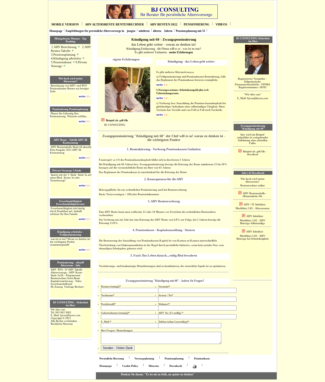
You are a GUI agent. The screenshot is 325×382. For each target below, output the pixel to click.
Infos (70, 278)
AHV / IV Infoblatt (254, 204)
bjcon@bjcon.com (70, 315)
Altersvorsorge (59, 272)
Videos (221, 24)
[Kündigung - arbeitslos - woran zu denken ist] (83, 58)
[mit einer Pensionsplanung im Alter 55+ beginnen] (84, 122)
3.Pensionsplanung (63, 54)
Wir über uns (58, 309)
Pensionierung (196, 24)
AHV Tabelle (75, 269)
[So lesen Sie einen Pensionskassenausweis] (73, 62)
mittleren (144, 31)
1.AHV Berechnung (64, 47)
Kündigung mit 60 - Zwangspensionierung (163, 39)
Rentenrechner (59, 278)
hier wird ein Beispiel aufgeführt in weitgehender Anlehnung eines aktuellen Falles (252, 139)
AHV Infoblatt (254, 216)
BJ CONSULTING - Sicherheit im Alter (70, 304)
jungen (131, 31)
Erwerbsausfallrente (61, 283)
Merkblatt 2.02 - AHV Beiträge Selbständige (252, 222)
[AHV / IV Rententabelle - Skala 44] (72, 51)
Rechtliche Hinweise (62, 323)
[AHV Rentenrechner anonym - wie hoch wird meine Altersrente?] (78, 47)
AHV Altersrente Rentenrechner (114, 24)
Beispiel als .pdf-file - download (254, 153)
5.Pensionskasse (61, 62)
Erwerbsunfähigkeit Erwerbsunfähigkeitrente (70, 202)
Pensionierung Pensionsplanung (70, 109)
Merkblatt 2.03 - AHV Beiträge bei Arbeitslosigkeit (252, 237)
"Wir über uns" (252, 94)
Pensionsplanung (174, 358)
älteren (157, 31)
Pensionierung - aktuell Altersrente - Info (70, 264)
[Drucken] (194, 366)
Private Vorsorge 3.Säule (66, 170)
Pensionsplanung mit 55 (190, 31)
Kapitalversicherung (62, 281)
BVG (60, 269)
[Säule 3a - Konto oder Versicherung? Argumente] (84, 186)
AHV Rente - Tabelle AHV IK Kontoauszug (71, 141)
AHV (53, 269)
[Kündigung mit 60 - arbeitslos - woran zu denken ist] (84, 250)
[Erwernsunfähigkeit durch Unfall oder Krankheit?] (84, 219)
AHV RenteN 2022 (163, 24)
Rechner (79, 286)
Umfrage (69, 286)
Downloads (175, 365)
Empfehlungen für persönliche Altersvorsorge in (95, 31)
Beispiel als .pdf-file (117, 120)
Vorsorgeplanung (144, 358)
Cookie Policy (130, 365)
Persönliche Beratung (111, 358)
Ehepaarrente (73, 275)
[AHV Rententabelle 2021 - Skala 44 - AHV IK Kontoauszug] (84, 158)
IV (66, 269)
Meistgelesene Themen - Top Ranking (70, 40)
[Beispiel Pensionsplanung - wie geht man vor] (77, 54)
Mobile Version (65, 24)
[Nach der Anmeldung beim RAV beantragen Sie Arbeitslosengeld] (161, 98)
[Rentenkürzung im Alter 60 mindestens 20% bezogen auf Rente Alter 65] (161, 85)
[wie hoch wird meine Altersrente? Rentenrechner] (84, 97)
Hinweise (154, 365)
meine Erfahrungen (181, 52)
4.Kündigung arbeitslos (66, 58)
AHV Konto (75, 272)
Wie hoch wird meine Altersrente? (71, 80)
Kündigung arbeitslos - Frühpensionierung (70, 233)
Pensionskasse (202, 358)
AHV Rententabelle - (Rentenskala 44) (254, 195)
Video (78, 281)
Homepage (55, 31)
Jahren (168, 31)
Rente (77, 278)
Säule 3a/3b (57, 275)
